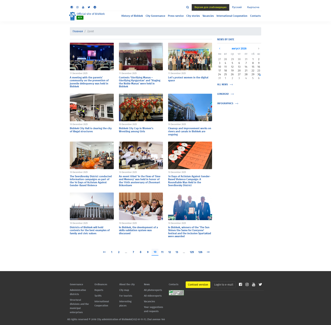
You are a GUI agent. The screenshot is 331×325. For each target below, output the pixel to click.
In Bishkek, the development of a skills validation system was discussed (138, 230)
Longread (223, 94)
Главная (78, 31)
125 (192, 252)
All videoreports (153, 296)
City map (124, 290)
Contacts (255, 16)
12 (169, 252)
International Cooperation (232, 16)
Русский (237, 7)
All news (222, 84)
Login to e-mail (223, 284)
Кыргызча (253, 7)
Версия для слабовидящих (210, 7)
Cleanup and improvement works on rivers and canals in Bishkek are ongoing (189, 131)
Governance (76, 284)
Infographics (225, 103)
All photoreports (153, 290)
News (147, 284)
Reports (98, 290)
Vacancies (208, 16)
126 (200, 252)
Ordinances (100, 284)
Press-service (176, 16)
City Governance (155, 16)
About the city (127, 284)
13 (176, 252)
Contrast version (198, 284)
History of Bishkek (132, 16)
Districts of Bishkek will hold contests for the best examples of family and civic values (90, 230)
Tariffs (98, 296)
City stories (193, 16)
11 (162, 252)
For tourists (125, 296)
